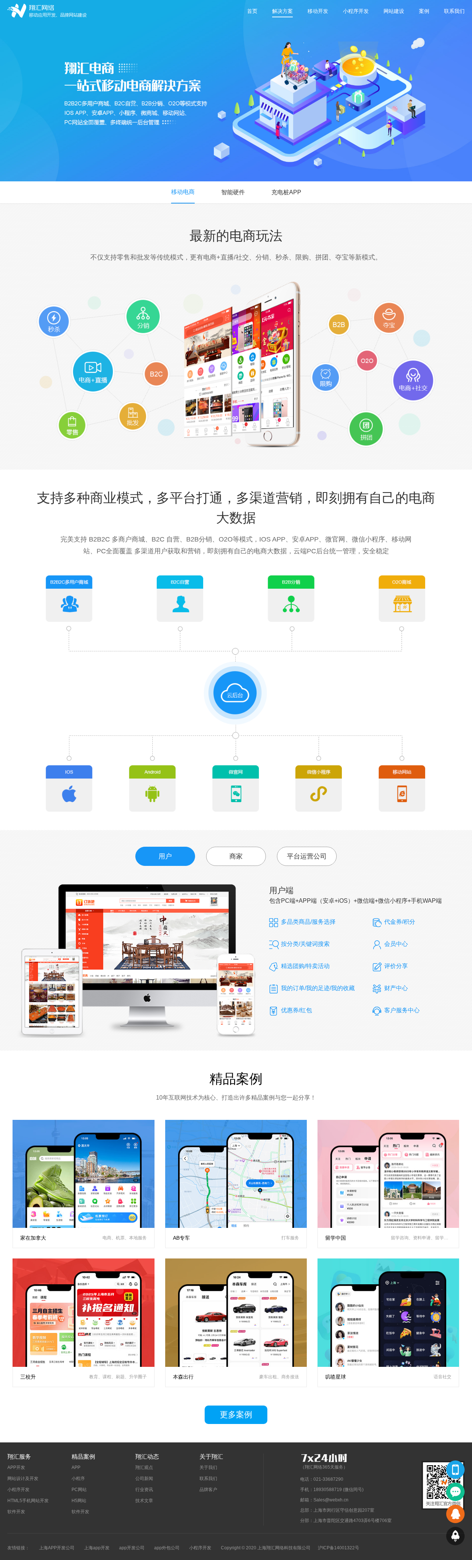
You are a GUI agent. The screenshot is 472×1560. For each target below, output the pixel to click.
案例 (424, 11)
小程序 (78, 1478)
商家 (236, 856)
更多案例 (236, 1414)
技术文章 (144, 1500)
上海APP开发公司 (56, 1547)
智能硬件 (233, 192)
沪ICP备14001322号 (338, 1547)
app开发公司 (132, 1547)
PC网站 (79, 1489)
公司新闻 (144, 1478)
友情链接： (18, 1547)
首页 (252, 11)
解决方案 (282, 11)
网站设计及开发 (22, 1478)
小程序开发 (356, 11)
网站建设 (394, 11)
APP (76, 1467)
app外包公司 (167, 1547)
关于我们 (208, 1467)
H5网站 (79, 1500)
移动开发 (318, 11)
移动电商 (183, 192)
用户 (165, 856)
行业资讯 (144, 1489)
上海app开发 (97, 1547)
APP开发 (16, 1467)
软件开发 (16, 1511)
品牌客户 (208, 1489)
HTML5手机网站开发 (28, 1500)
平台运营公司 (307, 856)
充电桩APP (286, 192)
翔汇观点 (144, 1467)
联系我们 (454, 11)
